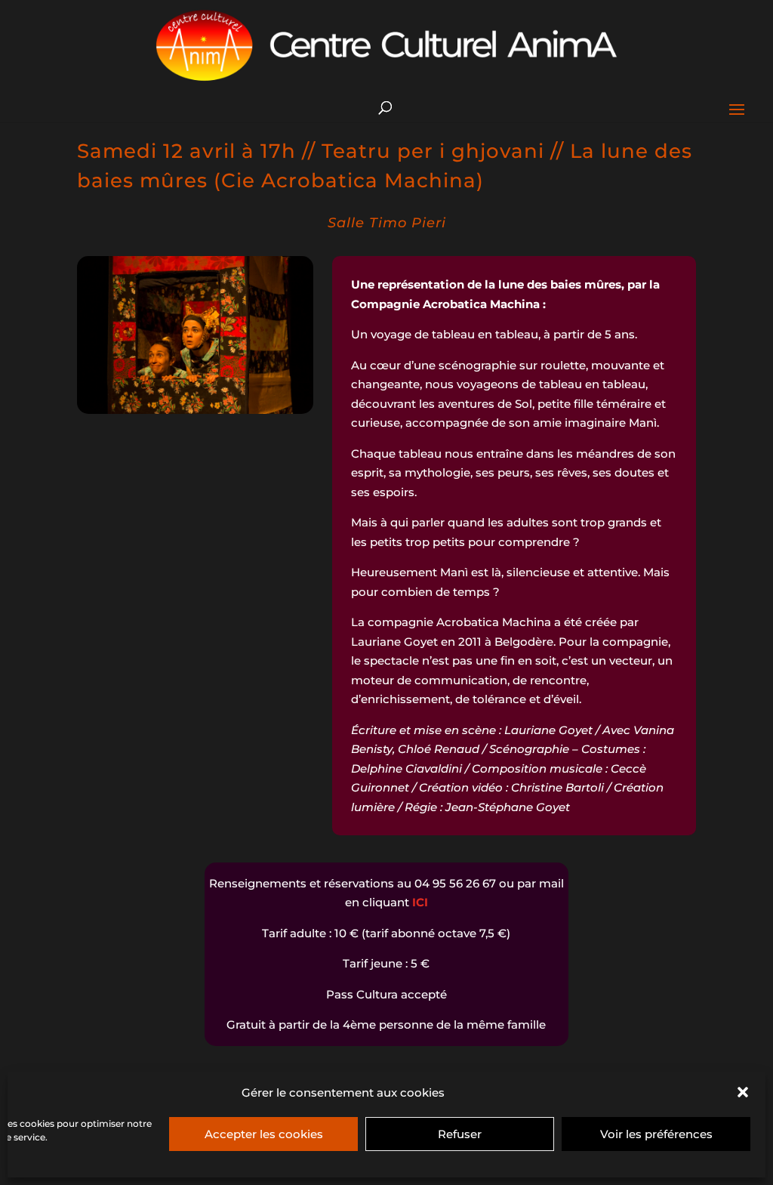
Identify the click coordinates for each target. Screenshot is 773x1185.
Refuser (460, 1134)
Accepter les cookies (264, 1134)
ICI (420, 902)
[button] (742, 1092)
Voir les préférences (656, 1134)
